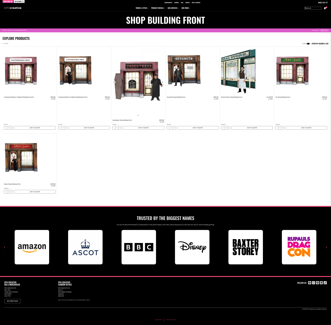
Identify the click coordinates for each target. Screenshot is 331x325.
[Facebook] (309, 282)
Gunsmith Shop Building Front (176, 97)
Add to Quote (35, 128)
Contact (187, 2)
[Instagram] (313, 282)
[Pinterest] (317, 282)
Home (4, 30)
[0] (325, 8)
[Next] (162, 82)
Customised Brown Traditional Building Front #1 (72, 97)
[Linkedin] (321, 282)
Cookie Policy (158, 319)
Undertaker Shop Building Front (122, 120)
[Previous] (114, 82)
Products (10, 30)
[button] (4, 247)
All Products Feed (310, 290)
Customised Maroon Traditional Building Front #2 (19, 97)
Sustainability (168, 2)
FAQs (182, 2)
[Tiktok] (325, 282)
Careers (176, 2)
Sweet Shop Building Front (12, 184)
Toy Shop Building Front (282, 97)
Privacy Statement (171, 319)
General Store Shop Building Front (231, 97)
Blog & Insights (196, 2)
